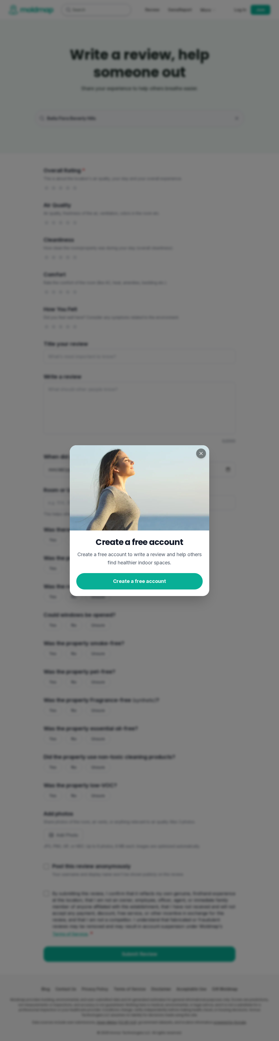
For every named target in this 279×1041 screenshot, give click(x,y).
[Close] (201, 453)
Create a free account (139, 581)
